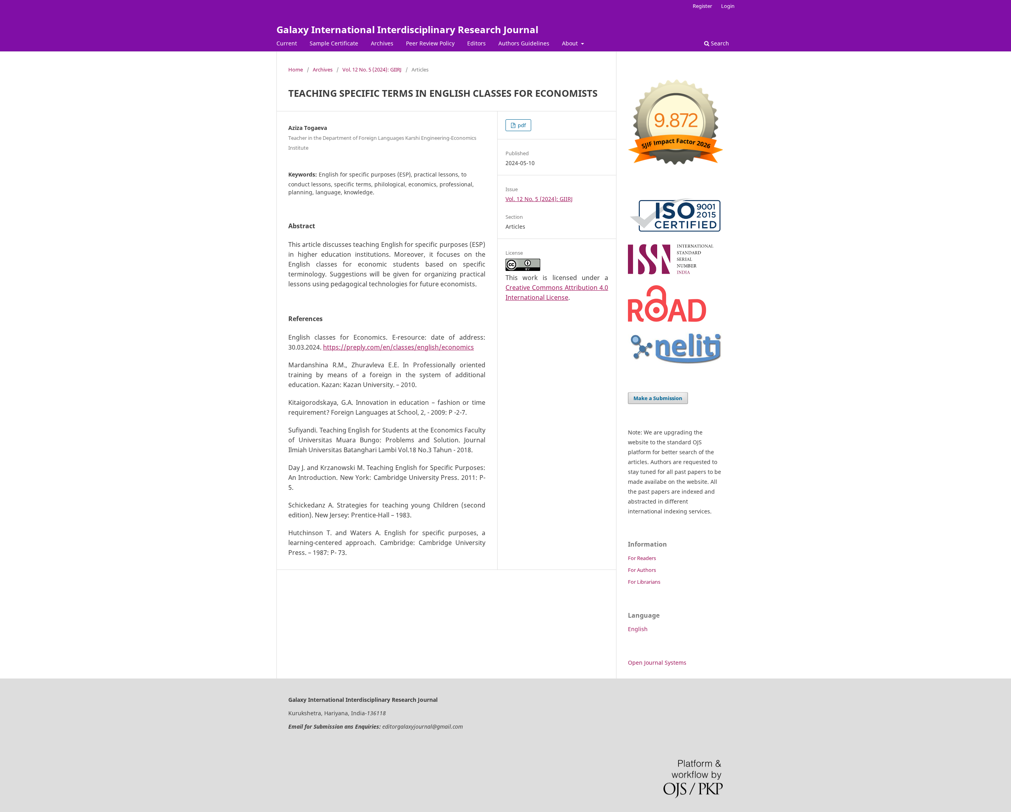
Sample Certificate (334, 43)
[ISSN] (675, 274)
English (638, 629)
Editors (476, 43)
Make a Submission (657, 398)
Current (286, 43)
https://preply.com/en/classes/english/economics (398, 347)
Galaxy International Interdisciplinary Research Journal (407, 29)
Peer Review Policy (430, 43)
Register (702, 5)
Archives (382, 43)
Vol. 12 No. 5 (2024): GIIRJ (372, 69)
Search (719, 43)
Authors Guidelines (523, 43)
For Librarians (644, 581)
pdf (521, 125)
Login (728, 5)
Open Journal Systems (657, 662)
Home (295, 69)
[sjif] (675, 168)
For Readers (642, 558)
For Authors (642, 569)
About (570, 43)
